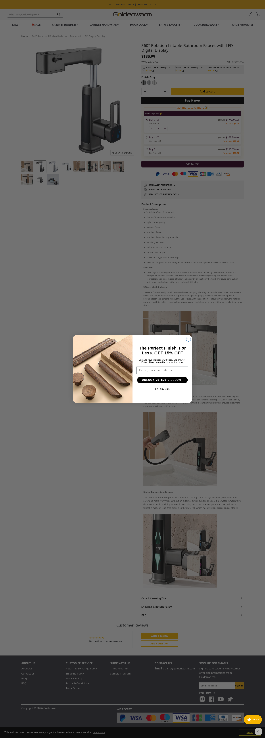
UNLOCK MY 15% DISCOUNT (162, 380)
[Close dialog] (188, 339)
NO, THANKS (162, 389)
